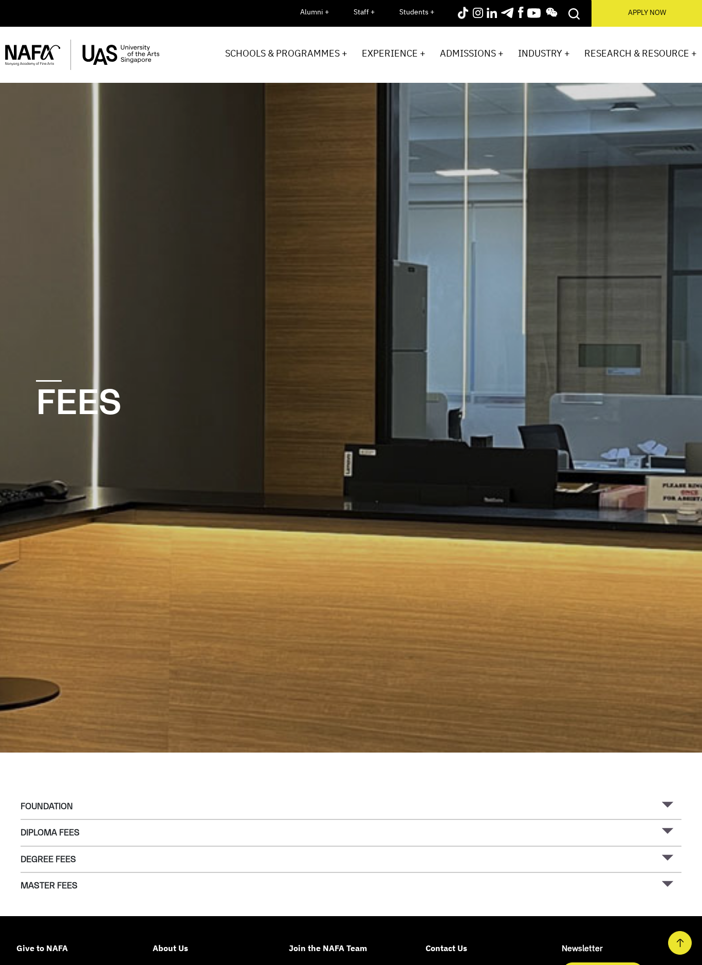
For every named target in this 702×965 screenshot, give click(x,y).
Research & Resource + (640, 53)
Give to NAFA (42, 948)
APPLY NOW (647, 12)
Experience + (394, 53)
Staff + (364, 11)
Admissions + (472, 53)
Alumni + (314, 11)
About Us (170, 948)
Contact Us (446, 948)
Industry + (544, 53)
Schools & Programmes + (286, 53)
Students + (416, 11)
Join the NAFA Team (328, 948)
